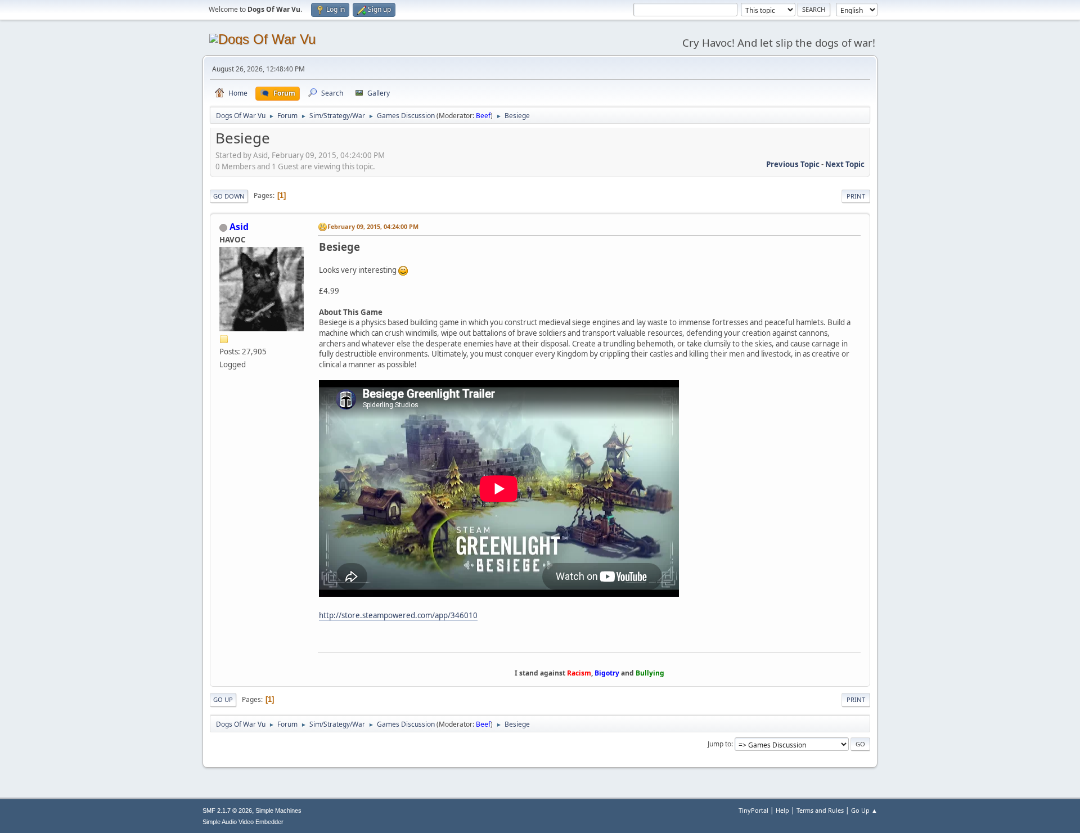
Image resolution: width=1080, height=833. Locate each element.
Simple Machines (278, 810)
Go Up (223, 699)
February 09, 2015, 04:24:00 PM (372, 226)
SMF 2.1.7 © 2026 (227, 810)
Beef (483, 115)
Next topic (845, 164)
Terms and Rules (820, 810)
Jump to (719, 744)
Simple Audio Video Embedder (243, 821)
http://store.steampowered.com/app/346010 (398, 615)
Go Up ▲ (864, 810)
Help (782, 810)
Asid (239, 226)
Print (856, 196)
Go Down (229, 196)
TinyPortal (753, 810)
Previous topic (793, 164)
